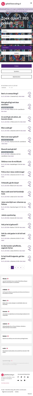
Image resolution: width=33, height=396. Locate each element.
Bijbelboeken (16, 77)
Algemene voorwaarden (7, 391)
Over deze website (5, 383)
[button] (16, 95)
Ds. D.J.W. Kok (5, 96)
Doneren (30, 393)
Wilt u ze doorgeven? (21, 11)
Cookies (16, 391)
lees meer (21, 96)
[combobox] (16, 36)
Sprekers (16, 71)
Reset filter (29, 56)
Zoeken (16, 53)
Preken (16, 66)
